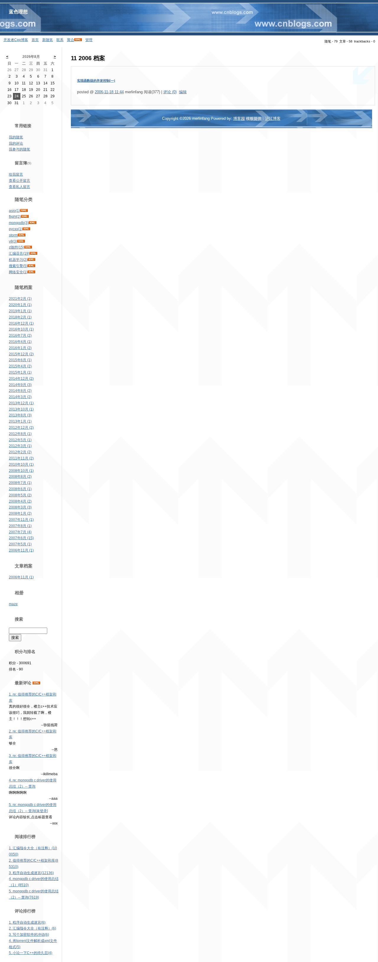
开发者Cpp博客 (16, 40)
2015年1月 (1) (20, 372)
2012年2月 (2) (20, 452)
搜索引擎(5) (18, 266)
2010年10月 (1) (21, 464)
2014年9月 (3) (20, 385)
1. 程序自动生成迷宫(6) (27, 922)
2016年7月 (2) (20, 335)
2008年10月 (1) (21, 471)
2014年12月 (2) (21, 379)
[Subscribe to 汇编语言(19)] (33, 253)
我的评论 (16, 143)
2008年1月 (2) (20, 513)
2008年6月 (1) (20, 489)
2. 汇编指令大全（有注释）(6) (32, 928)
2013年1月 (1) (20, 421)
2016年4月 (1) (20, 342)
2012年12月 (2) (21, 428)
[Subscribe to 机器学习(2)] (31, 260)
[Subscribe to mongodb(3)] (32, 223)
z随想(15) (16, 247)
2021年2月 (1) (20, 299)
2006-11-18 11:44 (109, 92)
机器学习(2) (18, 260)
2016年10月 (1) (21, 329)
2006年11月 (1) (21, 550)
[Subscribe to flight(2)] (25, 217)
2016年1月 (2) (20, 348)
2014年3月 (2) (20, 397)
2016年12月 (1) (21, 323)
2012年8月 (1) (20, 434)
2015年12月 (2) (21, 354)
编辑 (183, 92)
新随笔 (47, 40)
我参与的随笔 (19, 149)
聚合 (70, 40)
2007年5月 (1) (20, 544)
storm (13, 235)
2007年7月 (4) (20, 532)
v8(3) (13, 241)
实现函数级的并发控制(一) (96, 80)
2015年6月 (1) (20, 360)
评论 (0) (170, 92)
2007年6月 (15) (21, 538)
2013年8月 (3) (20, 415)
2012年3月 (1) (20, 446)
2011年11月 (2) (21, 458)
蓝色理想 (18, 11)
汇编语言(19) (19, 253)
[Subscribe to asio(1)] (24, 211)
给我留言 (16, 174)
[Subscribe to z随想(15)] (28, 247)
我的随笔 (16, 137)
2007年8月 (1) (20, 526)
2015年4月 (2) (20, 366)
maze (13, 604)
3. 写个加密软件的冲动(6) (29, 934)
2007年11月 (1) (21, 520)
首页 (35, 40)
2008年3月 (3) (20, 507)
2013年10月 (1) (21, 409)
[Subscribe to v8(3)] (21, 241)
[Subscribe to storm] (21, 235)
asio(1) (14, 211)
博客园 (239, 118)
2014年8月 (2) (20, 391)
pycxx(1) (15, 229)
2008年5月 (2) (20, 495)
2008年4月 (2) (20, 501)
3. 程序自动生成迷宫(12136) (31, 873)
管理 (88, 40)
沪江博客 (273, 118)
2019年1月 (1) (20, 311)
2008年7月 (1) (20, 483)
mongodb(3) (19, 223)
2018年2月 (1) (20, 317)
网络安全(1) (18, 272)
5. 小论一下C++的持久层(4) (30, 953)
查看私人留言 (19, 187)
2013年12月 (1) (21, 403)
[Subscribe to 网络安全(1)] (31, 272)
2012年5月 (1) (20, 440)
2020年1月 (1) (20, 305)
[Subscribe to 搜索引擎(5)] (31, 266)
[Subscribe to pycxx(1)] (26, 229)
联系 (59, 40)
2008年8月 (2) (20, 477)
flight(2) (15, 217)
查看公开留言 (19, 181)
